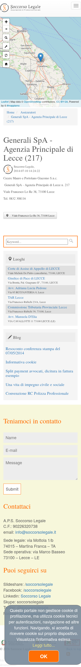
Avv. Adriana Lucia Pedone (27, 288)
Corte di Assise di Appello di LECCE (34, 268)
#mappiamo (13, 105)
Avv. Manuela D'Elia (22, 316)
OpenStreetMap (32, 101)
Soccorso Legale (36, 596)
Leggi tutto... (44, 645)
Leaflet (5, 101)
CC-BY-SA (62, 101)
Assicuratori (28, 112)
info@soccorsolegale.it (35, 532)
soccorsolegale (39, 584)
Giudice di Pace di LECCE (26, 278)
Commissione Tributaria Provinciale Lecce (37, 307)
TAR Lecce (16, 297)
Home (10, 112)
